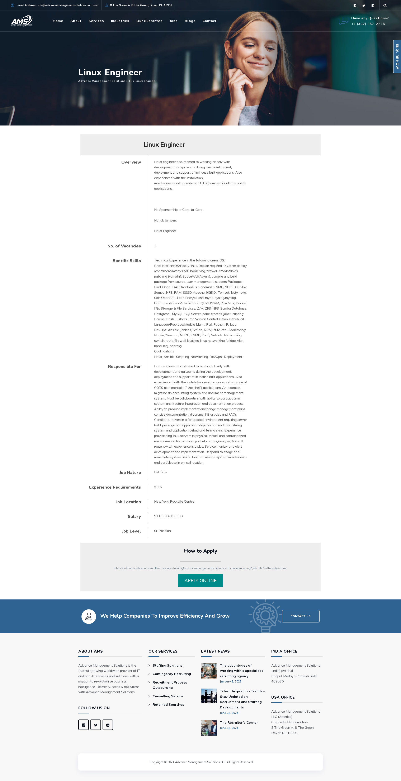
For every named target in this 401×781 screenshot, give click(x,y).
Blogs (190, 21)
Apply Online (200, 580)
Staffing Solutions (168, 665)
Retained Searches (168, 704)
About (75, 21)
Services (96, 21)
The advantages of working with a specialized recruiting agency (242, 670)
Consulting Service (168, 696)
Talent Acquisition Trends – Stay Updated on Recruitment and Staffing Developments (242, 699)
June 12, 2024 (229, 712)
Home (58, 21)
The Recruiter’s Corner (239, 722)
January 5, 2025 (230, 681)
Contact (210, 21)
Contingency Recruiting (172, 674)
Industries (120, 21)
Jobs (174, 21)
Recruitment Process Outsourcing (170, 685)
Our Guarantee (149, 21)
